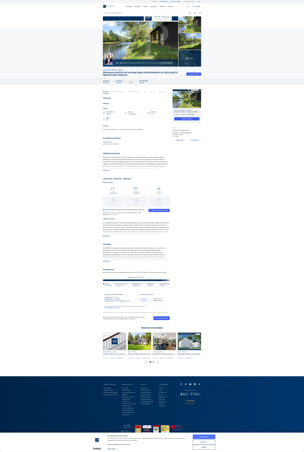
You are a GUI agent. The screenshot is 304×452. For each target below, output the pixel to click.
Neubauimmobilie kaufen (128, 408)
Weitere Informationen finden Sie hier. (119, 444)
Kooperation (162, 405)
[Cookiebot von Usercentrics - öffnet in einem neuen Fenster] (97, 449)
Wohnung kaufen (126, 390)
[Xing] (199, 384)
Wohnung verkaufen (108, 390)
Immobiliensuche (126, 414)
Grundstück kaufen (126, 405)
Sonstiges (153, 91)
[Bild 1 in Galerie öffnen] (140, 41)
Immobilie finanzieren (146, 392)
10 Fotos (196, 92)
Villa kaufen (125, 394)
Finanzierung (163, 91)
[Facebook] (181, 384)
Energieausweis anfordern (147, 401)
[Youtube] (190, 384)
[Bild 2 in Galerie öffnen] (190, 24)
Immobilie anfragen (193, 74)
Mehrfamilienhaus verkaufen (110, 392)
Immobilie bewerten (145, 390)
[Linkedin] (194, 384)
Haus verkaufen (107, 388)
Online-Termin (176, 1)
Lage (145, 91)
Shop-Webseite (195, 140)
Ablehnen (204, 447)
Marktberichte (162, 397)
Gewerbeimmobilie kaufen (128, 412)
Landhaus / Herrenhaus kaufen (129, 403)
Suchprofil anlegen (145, 394)
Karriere (161, 394)
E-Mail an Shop (179, 140)
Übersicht (106, 91)
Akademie (161, 403)
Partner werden (163, 392)
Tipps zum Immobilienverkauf (110, 394)
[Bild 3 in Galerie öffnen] (190, 41)
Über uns (161, 388)
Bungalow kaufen (126, 399)
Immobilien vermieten (146, 397)
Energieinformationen (118, 91)
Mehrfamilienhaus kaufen (128, 397)
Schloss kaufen (125, 401)
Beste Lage (162, 399)
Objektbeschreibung (134, 91)
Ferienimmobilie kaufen (127, 410)
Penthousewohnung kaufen (128, 392)
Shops (160, 390)
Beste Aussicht (162, 401)
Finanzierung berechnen (161, 318)
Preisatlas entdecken (146, 403)
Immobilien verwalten (146, 399)
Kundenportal (144, 388)
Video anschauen (168, 62)
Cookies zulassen (204, 436)
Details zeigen (111, 449)
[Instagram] (185, 384)
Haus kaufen (125, 388)
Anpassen (203, 442)
